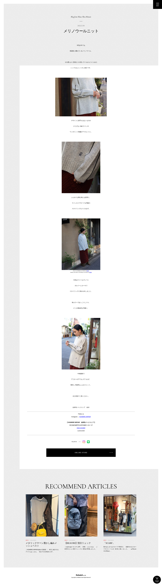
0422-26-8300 (81, 428)
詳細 (88, 270)
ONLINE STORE (157, 580)
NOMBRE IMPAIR (85, 417)
